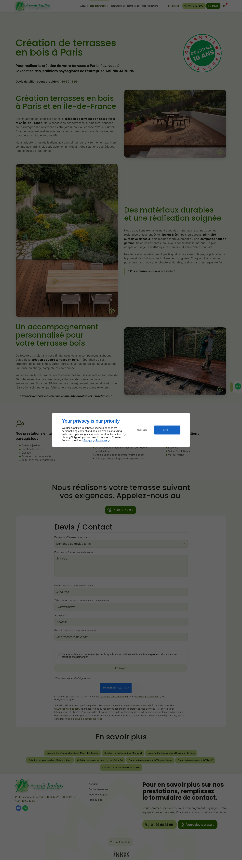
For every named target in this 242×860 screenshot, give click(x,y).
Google (87, 440)
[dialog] (121, 430)
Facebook (101, 440)
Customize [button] (142, 430)
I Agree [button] (167, 430)
